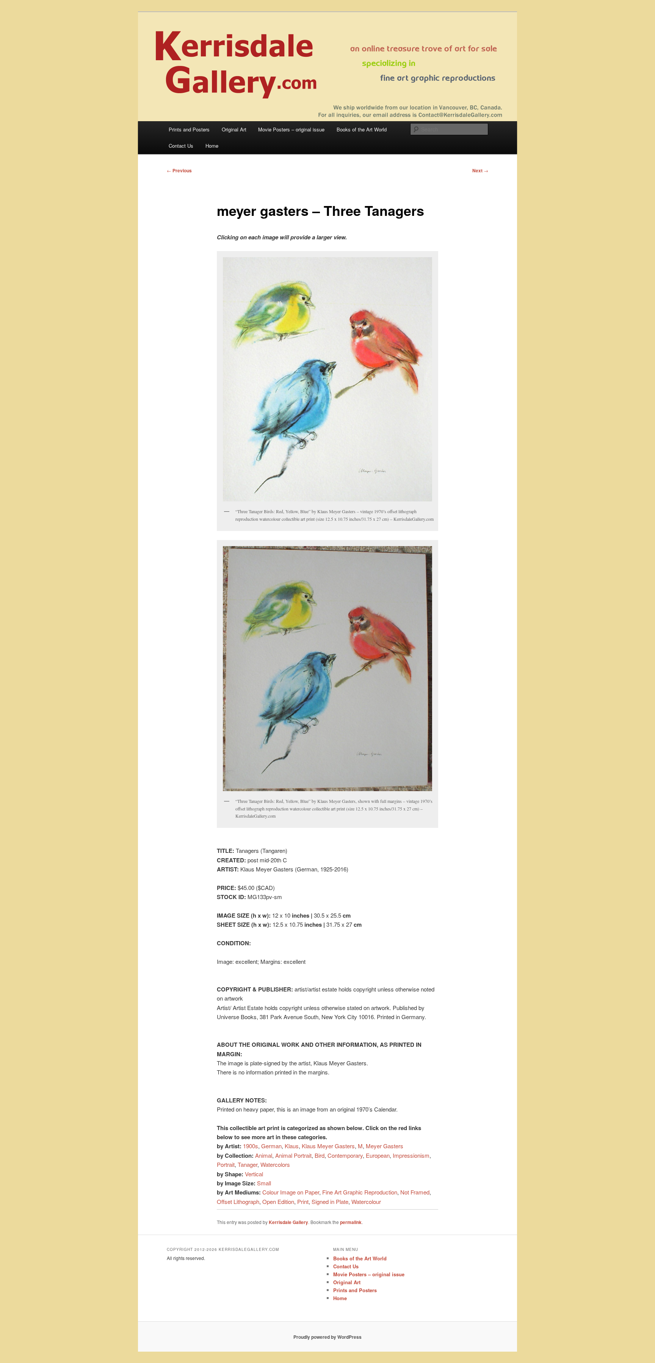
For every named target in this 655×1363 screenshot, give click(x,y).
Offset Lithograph (238, 1201)
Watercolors (275, 1164)
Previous (179, 170)
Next (480, 170)
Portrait (226, 1164)
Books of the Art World (362, 129)
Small (264, 1183)
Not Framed (414, 1192)
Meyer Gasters (384, 1146)
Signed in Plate (330, 1201)
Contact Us (181, 145)
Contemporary (345, 1155)
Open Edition (278, 1201)
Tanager (247, 1164)
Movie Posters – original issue (291, 129)
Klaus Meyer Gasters (328, 1146)
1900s (250, 1146)
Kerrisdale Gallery (288, 1222)
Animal (263, 1155)
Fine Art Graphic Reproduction (359, 1192)
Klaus (292, 1146)
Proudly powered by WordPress (327, 1336)
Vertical (254, 1174)
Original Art (234, 129)
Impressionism (411, 1155)
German (271, 1146)
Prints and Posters (189, 129)
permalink (351, 1222)
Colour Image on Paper (290, 1192)
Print (303, 1201)
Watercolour (366, 1201)
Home (211, 145)
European (378, 1155)
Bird (319, 1155)
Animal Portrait (293, 1155)
